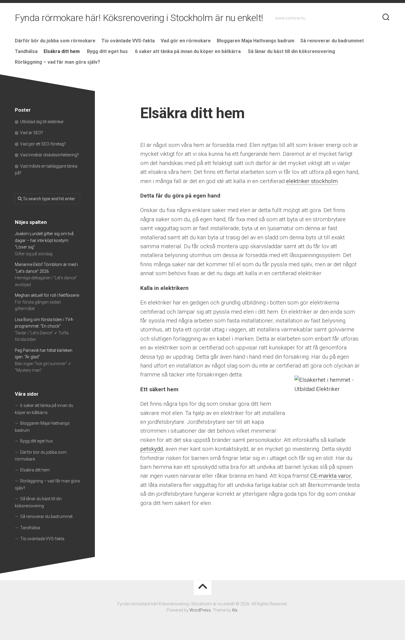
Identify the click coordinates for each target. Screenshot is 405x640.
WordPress (200, 610)
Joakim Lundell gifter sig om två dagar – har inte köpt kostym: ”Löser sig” (44, 240)
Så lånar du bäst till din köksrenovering (291, 51)
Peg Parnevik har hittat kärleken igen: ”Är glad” (43, 354)
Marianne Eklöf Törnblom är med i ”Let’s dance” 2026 (46, 268)
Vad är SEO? (32, 132)
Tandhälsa (26, 51)
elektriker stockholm (312, 181)
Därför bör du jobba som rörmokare (55, 41)
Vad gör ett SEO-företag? (43, 144)
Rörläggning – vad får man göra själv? (58, 62)
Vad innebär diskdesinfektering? (50, 155)
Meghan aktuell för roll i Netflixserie (47, 295)
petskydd (151, 448)
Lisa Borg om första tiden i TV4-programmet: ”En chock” (44, 323)
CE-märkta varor (330, 475)
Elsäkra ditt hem (62, 51)
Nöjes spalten (31, 222)
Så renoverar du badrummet (332, 41)
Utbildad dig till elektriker (42, 121)
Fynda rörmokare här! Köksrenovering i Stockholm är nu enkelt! (139, 17)
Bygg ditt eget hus (108, 51)
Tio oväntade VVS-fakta (128, 41)
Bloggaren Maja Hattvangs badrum (255, 41)
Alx (234, 610)
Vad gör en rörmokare (186, 41)
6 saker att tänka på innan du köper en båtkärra (188, 51)
